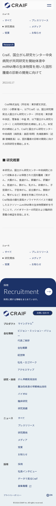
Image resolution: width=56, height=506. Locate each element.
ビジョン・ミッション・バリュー (34, 333)
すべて (21, 418)
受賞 (20, 447)
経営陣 (21, 355)
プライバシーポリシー (13, 495)
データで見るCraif (27, 478)
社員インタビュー (27, 471)
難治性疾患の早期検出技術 (32, 386)
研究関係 (22, 432)
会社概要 (22, 347)
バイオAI (22, 394)
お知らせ (22, 454)
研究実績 (22, 408)
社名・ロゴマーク (27, 362)
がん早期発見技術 (27, 379)
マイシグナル (25, 323)
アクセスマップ (26, 369)
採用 (20, 464)
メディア (22, 440)
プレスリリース (26, 425)
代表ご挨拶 (24, 340)
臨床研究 (22, 401)
